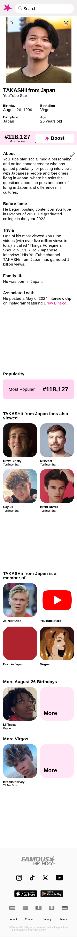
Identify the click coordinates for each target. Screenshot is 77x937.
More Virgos (15, 739)
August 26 (12, 110)
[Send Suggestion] (72, 155)
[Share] (11, 23)
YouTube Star (15, 95)
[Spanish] (12, 908)
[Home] (38, 860)
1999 (27, 110)
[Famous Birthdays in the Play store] (51, 893)
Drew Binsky (55, 303)
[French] (38, 908)
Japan (8, 121)
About (13, 919)
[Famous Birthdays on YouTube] (58, 878)
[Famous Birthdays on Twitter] (43, 877)
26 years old (51, 121)
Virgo (44, 110)
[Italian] (52, 908)
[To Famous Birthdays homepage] (7, 7)
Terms (63, 919)
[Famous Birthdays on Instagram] (17, 877)
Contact (29, 919)
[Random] (66, 22)
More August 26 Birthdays (30, 681)
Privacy (47, 919)
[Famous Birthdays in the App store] (25, 893)
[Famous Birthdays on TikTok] (30, 877)
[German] (65, 908)
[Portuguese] (26, 908)
